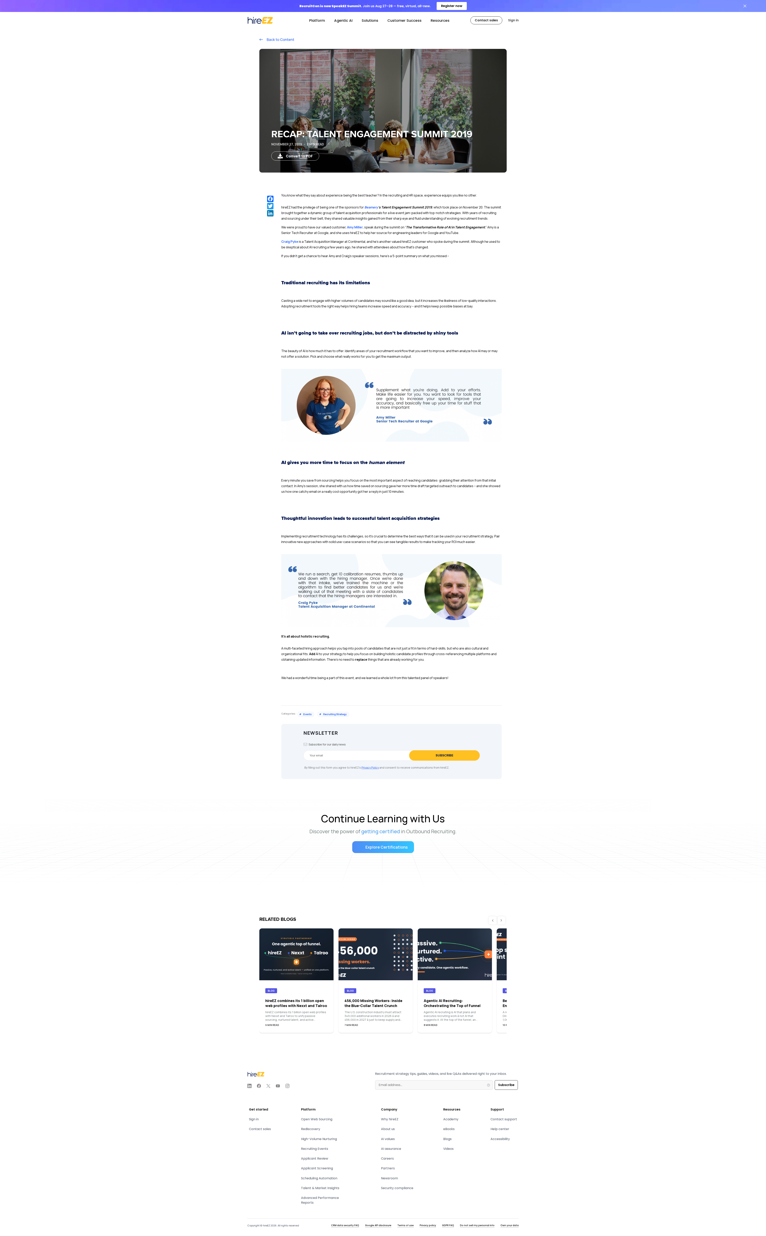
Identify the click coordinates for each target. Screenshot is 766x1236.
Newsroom (389, 1178)
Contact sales (260, 1129)
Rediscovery (310, 1129)
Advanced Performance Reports (320, 1200)
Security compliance (397, 1188)
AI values (388, 1139)
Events (305, 714)
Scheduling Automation (319, 1178)
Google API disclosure (378, 1225)
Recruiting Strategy (333, 714)
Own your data (509, 1225)
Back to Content (280, 39)
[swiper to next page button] (501, 920)
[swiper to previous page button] (493, 920)
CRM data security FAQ (345, 1225)
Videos (448, 1148)
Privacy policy (428, 1225)
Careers (387, 1158)
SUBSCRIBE (444, 755)
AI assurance (391, 1148)
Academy (450, 1119)
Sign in (513, 20)
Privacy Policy (370, 767)
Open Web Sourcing (316, 1119)
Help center (500, 1129)
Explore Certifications (386, 847)
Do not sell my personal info (477, 1225)
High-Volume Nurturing (319, 1139)
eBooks (449, 1129)
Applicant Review (314, 1158)
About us (388, 1129)
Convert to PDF (299, 156)
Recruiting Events (314, 1148)
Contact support (504, 1119)
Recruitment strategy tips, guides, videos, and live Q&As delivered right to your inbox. (441, 1073)
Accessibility (500, 1139)
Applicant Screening (317, 1168)
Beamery (371, 207)
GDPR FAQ (448, 1225)
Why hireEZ (389, 1119)
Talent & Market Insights (320, 1188)
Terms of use (405, 1225)
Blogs (447, 1139)
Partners (388, 1168)
